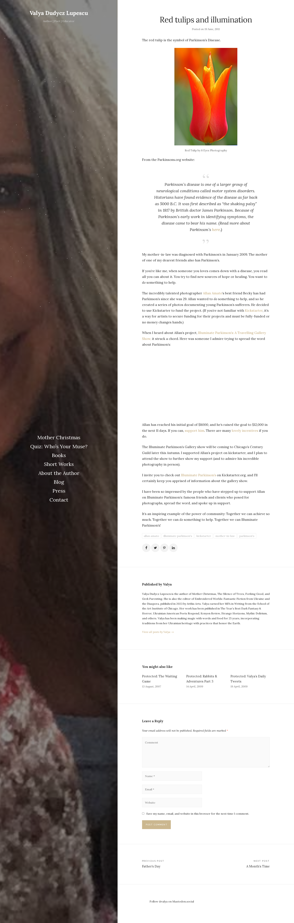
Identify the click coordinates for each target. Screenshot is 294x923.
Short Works (59, 464)
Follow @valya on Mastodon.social (172, 901)
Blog (59, 482)
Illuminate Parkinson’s (198, 475)
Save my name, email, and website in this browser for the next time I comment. (197, 813)
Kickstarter (254, 310)
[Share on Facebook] (146, 548)
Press (58, 490)
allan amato (151, 536)
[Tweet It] (155, 548)
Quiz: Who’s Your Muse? (58, 446)
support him (194, 431)
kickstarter (204, 536)
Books (59, 455)
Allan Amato (212, 293)
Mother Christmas (58, 437)
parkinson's (246, 536)
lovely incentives (245, 431)
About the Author (58, 473)
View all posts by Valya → (158, 632)
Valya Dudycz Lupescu (59, 13)
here (216, 229)
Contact (59, 499)
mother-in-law (225, 536)
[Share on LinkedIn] (173, 548)
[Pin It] (164, 548)
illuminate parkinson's (178, 536)
